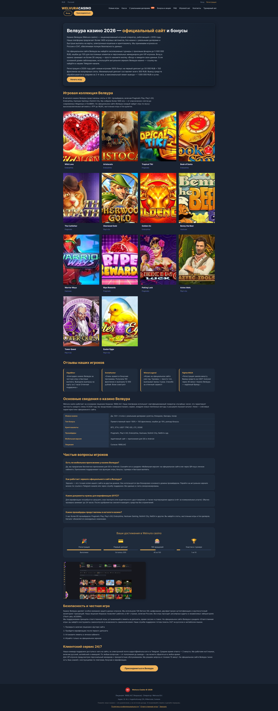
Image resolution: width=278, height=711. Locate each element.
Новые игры (114, 8)
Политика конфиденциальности (125, 706)
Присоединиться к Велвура (139, 668)
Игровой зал (184, 8)
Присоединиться (83, 13)
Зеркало (163, 706)
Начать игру (76, 79)
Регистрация (211, 2)
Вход (202, 2)
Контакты (197, 8)
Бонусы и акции (164, 8)
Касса (124, 8)
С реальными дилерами (141, 8)
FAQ (175, 8)
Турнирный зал (210, 8)
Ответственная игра (149, 706)
